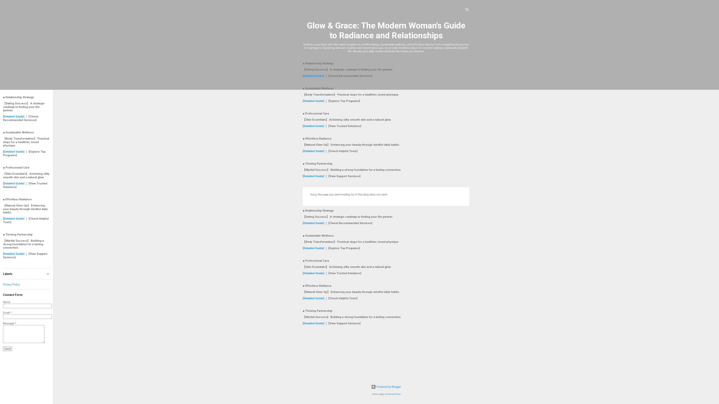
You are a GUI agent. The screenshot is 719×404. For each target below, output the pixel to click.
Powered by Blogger (388, 386)
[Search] (467, 10)
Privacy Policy (11, 284)
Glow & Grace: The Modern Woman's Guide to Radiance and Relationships (386, 30)
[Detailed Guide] (314, 76)
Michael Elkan (394, 394)
